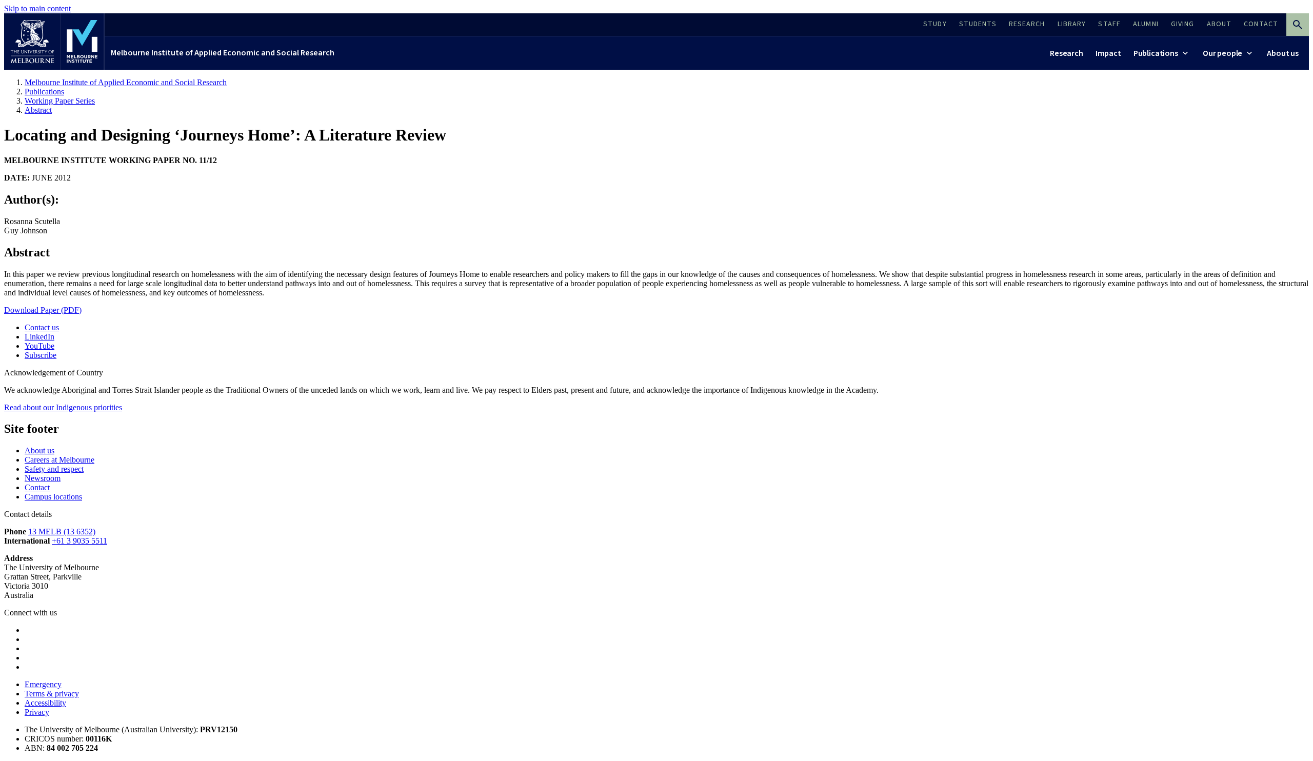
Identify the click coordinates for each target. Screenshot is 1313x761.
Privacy (37, 712)
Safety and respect (54, 469)
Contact (37, 487)
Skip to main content (37, 8)
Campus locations (53, 496)
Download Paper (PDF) (43, 310)
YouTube (39, 346)
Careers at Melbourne (59, 459)
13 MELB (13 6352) (61, 531)
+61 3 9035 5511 (79, 540)
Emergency (43, 684)
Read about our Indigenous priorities (63, 407)
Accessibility (45, 702)
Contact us (42, 327)
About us (39, 450)
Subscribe (40, 355)
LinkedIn (39, 336)
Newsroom (43, 478)
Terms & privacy (52, 693)
